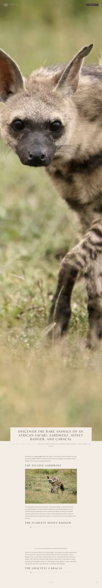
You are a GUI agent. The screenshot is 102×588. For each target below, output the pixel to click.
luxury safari (38, 456)
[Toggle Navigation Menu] (97, 582)
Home (13, 444)
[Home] (11, 5)
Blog (18, 444)
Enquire (92, 4)
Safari (34, 444)
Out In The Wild (26, 444)
